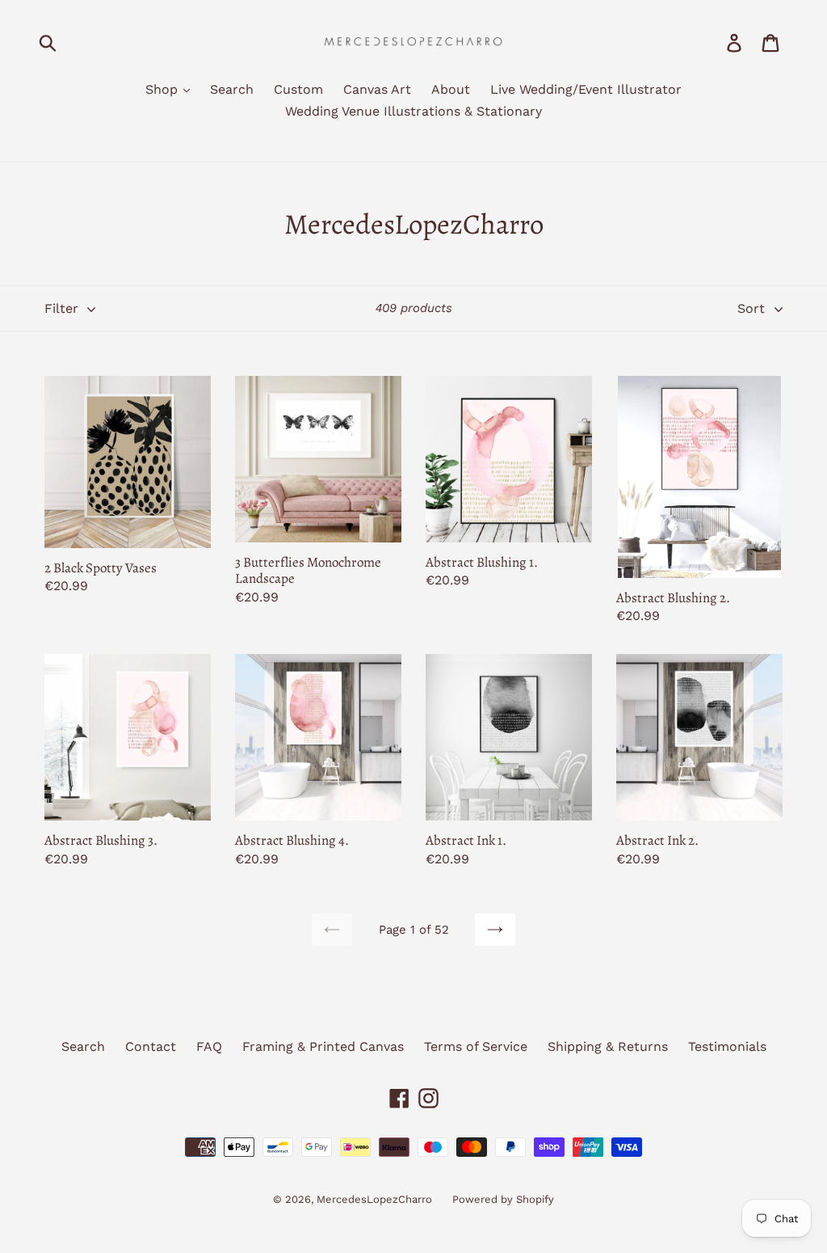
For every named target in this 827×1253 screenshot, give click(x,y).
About (450, 89)
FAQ (209, 1046)
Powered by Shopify (503, 1199)
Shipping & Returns (608, 1046)
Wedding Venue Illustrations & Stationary (413, 111)
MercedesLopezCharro (374, 1199)
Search (232, 89)
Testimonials (727, 1046)
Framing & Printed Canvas (323, 1046)
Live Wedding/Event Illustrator (586, 89)
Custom (298, 89)
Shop (163, 89)
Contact (150, 1046)
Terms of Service (475, 1046)
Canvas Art (377, 89)
